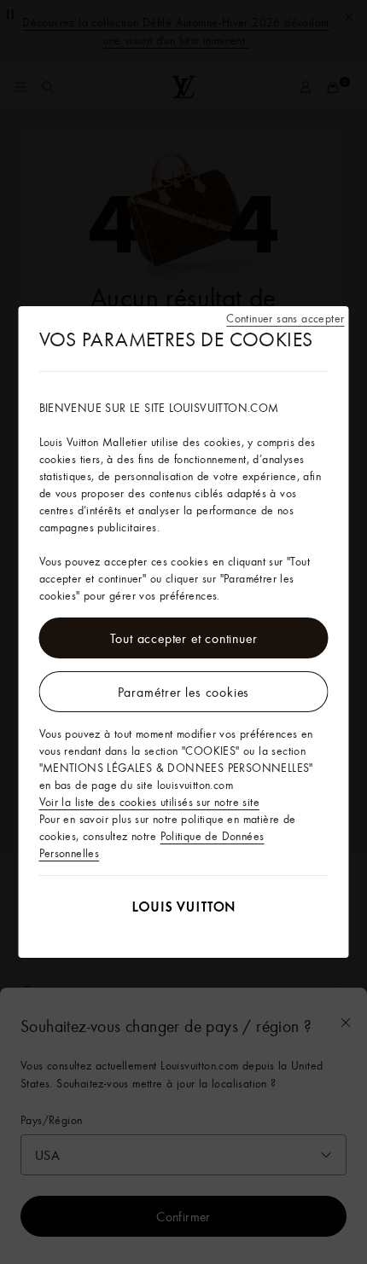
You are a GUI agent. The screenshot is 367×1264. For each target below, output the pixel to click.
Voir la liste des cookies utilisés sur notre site (149, 801)
